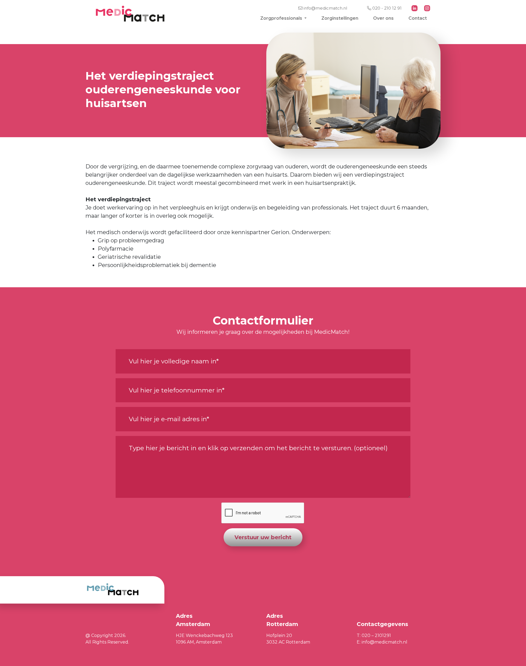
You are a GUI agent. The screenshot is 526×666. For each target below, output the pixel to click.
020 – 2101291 (376, 635)
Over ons (383, 18)
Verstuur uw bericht (263, 537)
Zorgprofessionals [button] (281, 18)
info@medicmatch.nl (324, 8)
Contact (417, 18)
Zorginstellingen (339, 18)
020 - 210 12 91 (386, 8)
